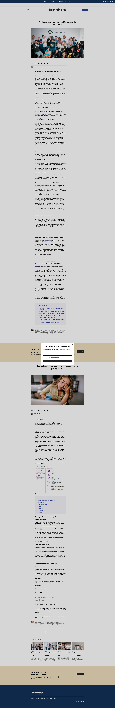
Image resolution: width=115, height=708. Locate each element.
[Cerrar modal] (72, 344)
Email (44, 352)
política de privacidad (55, 357)
